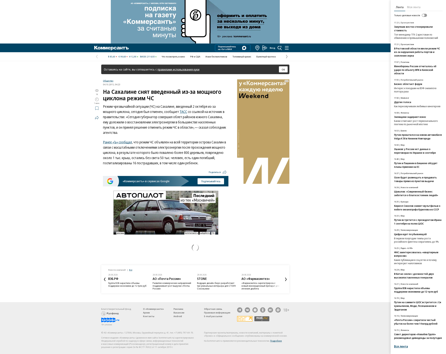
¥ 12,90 (132, 56)
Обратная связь (213, 308)
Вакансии (179, 312)
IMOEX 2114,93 (147, 56)
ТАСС (183, 111)
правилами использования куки (178, 69)
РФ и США (195, 56)
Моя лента (413, 7)
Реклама (178, 308)
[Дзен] (255, 310)
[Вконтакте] (247, 310)
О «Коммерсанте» (153, 308)
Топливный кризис (241, 56)
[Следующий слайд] (285, 279)
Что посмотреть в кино (173, 56)
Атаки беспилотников (216, 56)
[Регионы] (257, 47)
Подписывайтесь (211, 181)
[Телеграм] (239, 310)
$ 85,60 (111, 56)
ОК (283, 69)
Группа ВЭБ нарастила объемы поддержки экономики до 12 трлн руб (127, 284)
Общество (108, 80)
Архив (146, 312)
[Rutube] (270, 310)
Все (130, 270)
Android (178, 316)
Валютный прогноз (266, 56)
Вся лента (401, 346)
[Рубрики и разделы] (286, 47)
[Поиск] (279, 47)
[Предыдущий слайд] (104, 279)
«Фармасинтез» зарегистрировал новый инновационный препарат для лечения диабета (260, 285)
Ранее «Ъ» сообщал (117, 142)
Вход (272, 47)
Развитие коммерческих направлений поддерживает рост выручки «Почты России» (172, 285)
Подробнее (276, 340)
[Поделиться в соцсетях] (97, 118)
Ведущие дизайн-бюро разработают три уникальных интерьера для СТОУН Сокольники (216, 285)
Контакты (148, 316)
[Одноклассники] (262, 310)
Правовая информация (217, 312)
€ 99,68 (122, 56)
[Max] (278, 310)
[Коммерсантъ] (111, 47)
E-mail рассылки (213, 316)
